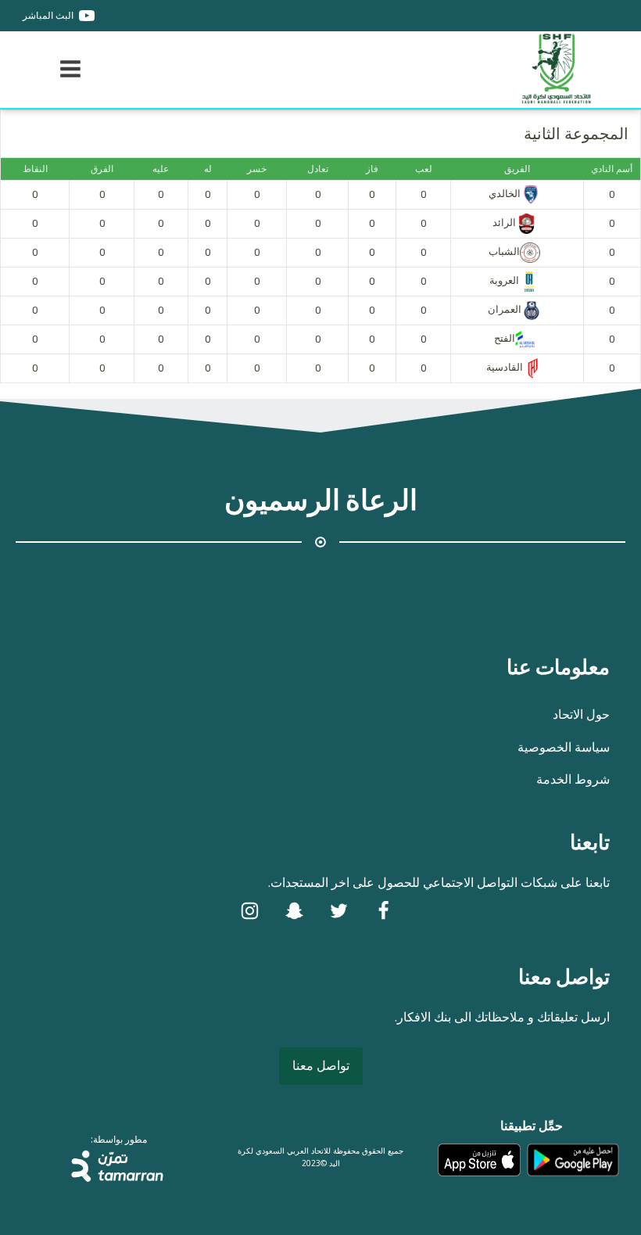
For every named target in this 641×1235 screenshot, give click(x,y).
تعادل (317, 168)
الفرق (102, 168)
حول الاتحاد (581, 714)
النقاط (35, 168)
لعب (423, 168)
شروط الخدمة (573, 779)
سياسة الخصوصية (563, 747)
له (208, 168)
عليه (160, 168)
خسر (257, 168)
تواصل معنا (320, 1065)
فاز (372, 168)
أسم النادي (611, 168)
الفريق (517, 168)
